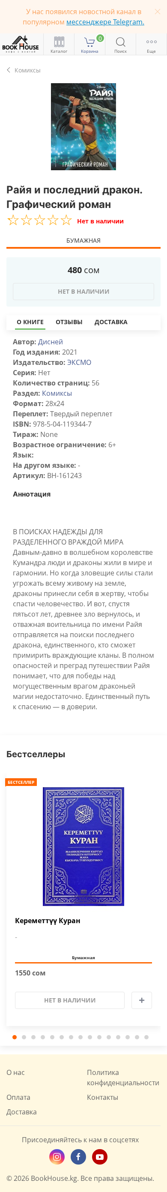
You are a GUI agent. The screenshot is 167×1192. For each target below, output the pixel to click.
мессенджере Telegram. (105, 22)
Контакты (102, 1097)
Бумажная (83, 240)
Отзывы (69, 322)
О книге (30, 322)
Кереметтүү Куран (48, 920)
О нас (15, 1072)
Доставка (111, 322)
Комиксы (57, 393)
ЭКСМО (79, 362)
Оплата (18, 1097)
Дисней (50, 341)
